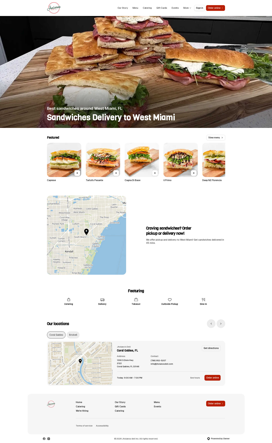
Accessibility (102, 425)
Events (175, 7)
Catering (147, 7)
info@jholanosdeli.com (162, 364)
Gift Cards (161, 7)
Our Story (123, 7)
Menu (135, 7)
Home (79, 402)
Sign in (199, 7)
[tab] (56, 334)
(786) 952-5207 (158, 360)
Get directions (211, 348)
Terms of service (84, 425)
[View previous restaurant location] (211, 323)
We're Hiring (82, 410)
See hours (195, 377)
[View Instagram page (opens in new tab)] (48, 438)
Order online (212, 377)
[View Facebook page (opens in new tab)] (44, 438)
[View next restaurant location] (221, 323)
